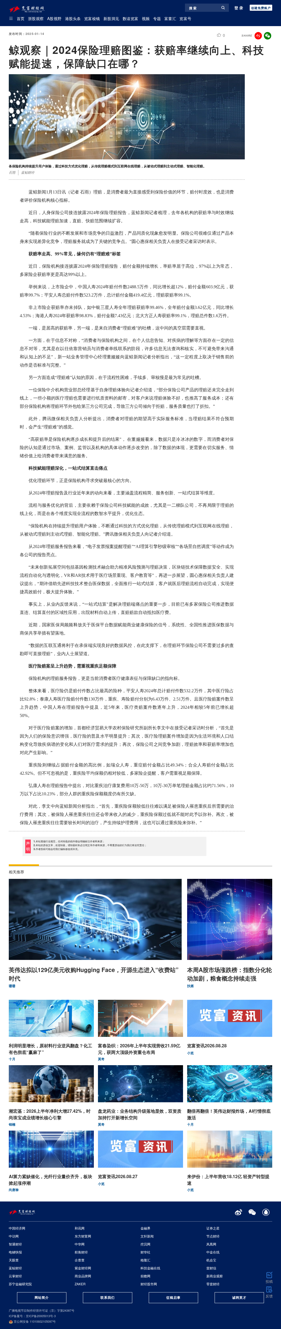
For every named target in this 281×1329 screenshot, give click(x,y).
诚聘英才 (239, 1297)
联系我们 (107, 1297)
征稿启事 (173, 1297)
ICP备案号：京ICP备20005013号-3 (32, 1316)
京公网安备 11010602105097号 (34, 1321)
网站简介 (42, 1297)
